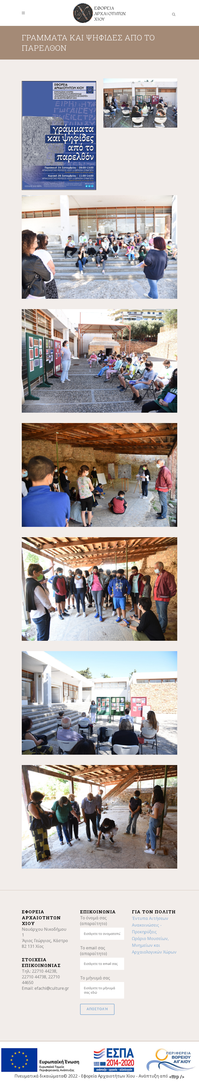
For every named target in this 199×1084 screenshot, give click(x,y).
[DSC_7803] (99, 817)
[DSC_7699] (99, 589)
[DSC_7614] (99, 475)
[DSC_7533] (99, 361)
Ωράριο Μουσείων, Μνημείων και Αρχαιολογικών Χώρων (154, 945)
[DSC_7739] (99, 703)
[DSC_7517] (99, 247)
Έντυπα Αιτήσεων (150, 918)
